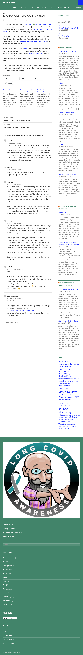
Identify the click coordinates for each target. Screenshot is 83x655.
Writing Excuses (64, 428)
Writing (67, 426)
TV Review (73, 417)
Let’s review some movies (67, 174)
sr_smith (10, 141)
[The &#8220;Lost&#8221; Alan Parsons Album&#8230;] (45, 98)
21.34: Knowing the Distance (68, 289)
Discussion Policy (26, 7)
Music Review (72, 395)
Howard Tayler (9, 2)
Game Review (63, 371)
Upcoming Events (65, 7)
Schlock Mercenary (10, 525)
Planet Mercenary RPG (68, 397)
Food (5, 585)
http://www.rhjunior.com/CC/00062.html (21, 310)
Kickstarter (68, 381)
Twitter (71, 419)
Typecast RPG (64, 421)
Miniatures (7, 601)
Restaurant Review (63, 402)
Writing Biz (73, 426)
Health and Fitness (65, 376)
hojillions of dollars (35, 53)
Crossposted (7, 566)
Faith (65, 369)
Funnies (6, 589)
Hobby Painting (62, 378)
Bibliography (41, 7)
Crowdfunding (75, 367)
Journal (5, 13)
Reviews (6, 604)
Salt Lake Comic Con (65, 406)
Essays (5, 569)
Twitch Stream (63, 419)
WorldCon (72, 424)
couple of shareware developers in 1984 (32, 41)
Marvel (76, 381)
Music (66, 395)
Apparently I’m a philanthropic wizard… (16, 119)
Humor (60, 381)
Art (4, 562)
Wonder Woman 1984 (66, 113)
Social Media (77, 415)
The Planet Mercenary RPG (13, 532)
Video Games (63, 424)
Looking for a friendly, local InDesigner (16, 126)
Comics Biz (74, 364)
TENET (61, 144)
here (26, 49)
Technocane (62, 20)
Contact (78, 7)
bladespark (10, 182)
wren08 (9, 167)
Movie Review (67, 392)
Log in (5, 631)
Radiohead (28, 24)
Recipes (68, 400)
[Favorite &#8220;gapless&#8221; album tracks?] (28, 98)
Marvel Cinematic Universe (65, 383)
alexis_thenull (11, 221)
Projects (52, 7)
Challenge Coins (63, 364)
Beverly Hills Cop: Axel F (67, 51)
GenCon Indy (64, 373)
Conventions (65, 366)
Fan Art (69, 369)
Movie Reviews (8, 536)
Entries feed (7, 635)
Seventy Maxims (68, 415)
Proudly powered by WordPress (11, 652)
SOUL (60, 83)
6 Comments (31, 20)
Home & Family (73, 378)
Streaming (67, 417)
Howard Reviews (66, 47)
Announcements (9, 558)
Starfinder (60, 417)
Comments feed (8, 639)
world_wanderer (12, 296)
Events (60, 369)
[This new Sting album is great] (11, 98)
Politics (61, 400)
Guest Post (7, 593)
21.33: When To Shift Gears (68, 321)
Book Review (64, 361)
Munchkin (61, 395)
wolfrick (9, 267)
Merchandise (65, 388)
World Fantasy (62, 426)
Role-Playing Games (65, 404)
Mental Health (64, 386)
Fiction (5, 581)
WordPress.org (8, 643)
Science (61, 415)
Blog (14, 7)
